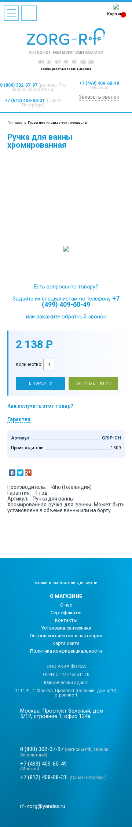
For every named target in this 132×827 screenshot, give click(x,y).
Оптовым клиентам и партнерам (66, 635)
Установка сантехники (66, 628)
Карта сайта (66, 643)
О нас (66, 605)
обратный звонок (84, 316)
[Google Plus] (28, 472)
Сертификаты (66, 612)
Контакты (66, 620)
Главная (14, 123)
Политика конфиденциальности (66, 651)
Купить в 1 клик (93, 383)
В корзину (40, 383)
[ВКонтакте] (12, 472)
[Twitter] (20, 472)
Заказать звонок (99, 97)
